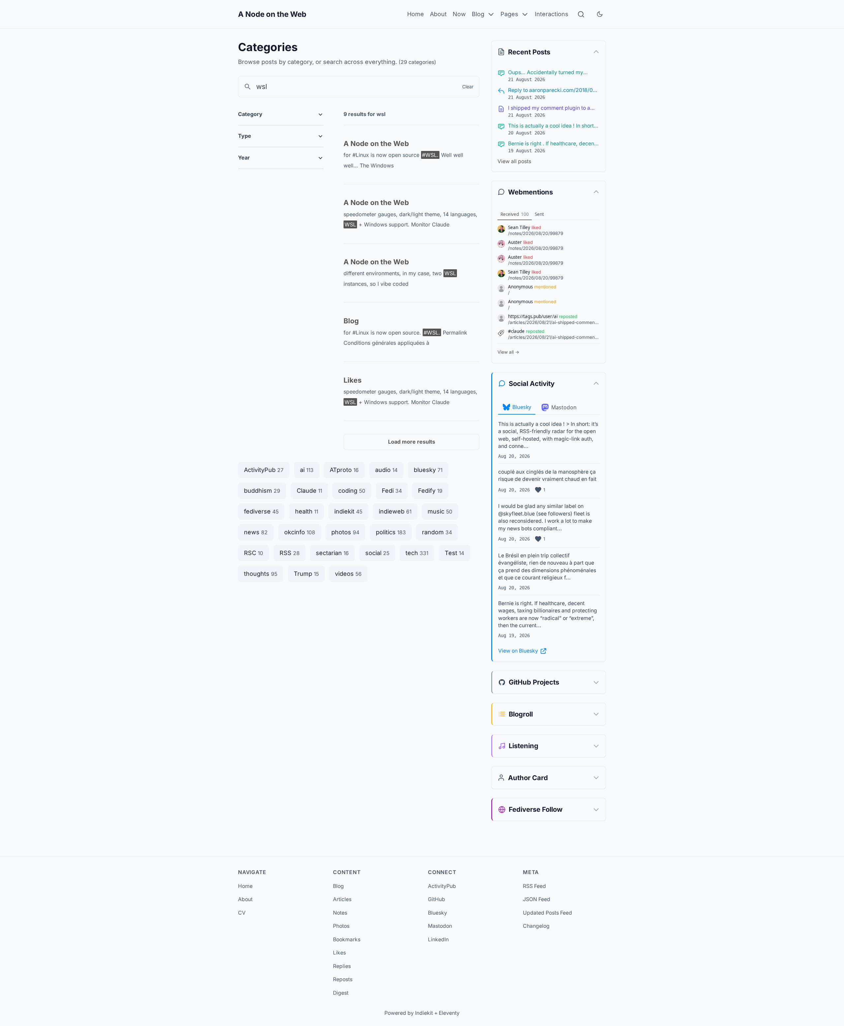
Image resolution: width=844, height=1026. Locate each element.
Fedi (392, 490)
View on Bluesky (518, 651)
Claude (309, 490)
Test (454, 552)
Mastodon (440, 926)
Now (459, 14)
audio (386, 469)
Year (244, 157)
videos (348, 573)
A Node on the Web (272, 14)
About (438, 14)
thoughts (260, 573)
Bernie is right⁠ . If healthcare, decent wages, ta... (552, 144)
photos (345, 532)
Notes (340, 913)
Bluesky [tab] (521, 407)
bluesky (428, 469)
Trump (306, 573)
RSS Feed (534, 886)
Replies (342, 966)
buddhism (262, 490)
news (256, 532)
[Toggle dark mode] (599, 14)
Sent (539, 214)
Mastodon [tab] (564, 407)
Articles (342, 899)
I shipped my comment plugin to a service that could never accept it (549, 108)
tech (417, 552)
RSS (290, 552)
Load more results (411, 441)
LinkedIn (438, 939)
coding (351, 490)
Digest (340, 993)
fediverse (261, 511)
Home (415, 14)
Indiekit (424, 1013)
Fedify (430, 490)
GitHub (436, 899)
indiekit (348, 511)
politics (391, 532)
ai (307, 469)
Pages (509, 14)
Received (514, 214)
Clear (467, 86)
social (377, 552)
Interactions (551, 14)
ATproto (344, 469)
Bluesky (437, 913)
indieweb (395, 511)
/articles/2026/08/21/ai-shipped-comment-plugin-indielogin (554, 322)
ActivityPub (264, 469)
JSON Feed (536, 899)
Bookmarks (346, 939)
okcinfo (299, 532)
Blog (478, 14)
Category (250, 114)
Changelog (536, 926)
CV (242, 913)
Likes (353, 380)
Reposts (342, 979)
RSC (253, 552)
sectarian (332, 552)
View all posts (514, 161)
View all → (508, 352)
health (306, 511)
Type (244, 135)
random (437, 532)
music (440, 511)
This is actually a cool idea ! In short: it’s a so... (551, 126)
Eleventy (449, 1013)
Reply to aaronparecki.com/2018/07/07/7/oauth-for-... (553, 90)
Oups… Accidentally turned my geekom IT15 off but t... (545, 72)
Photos (341, 926)
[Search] (581, 14)
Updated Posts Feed (547, 913)
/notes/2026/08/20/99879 (535, 233)
